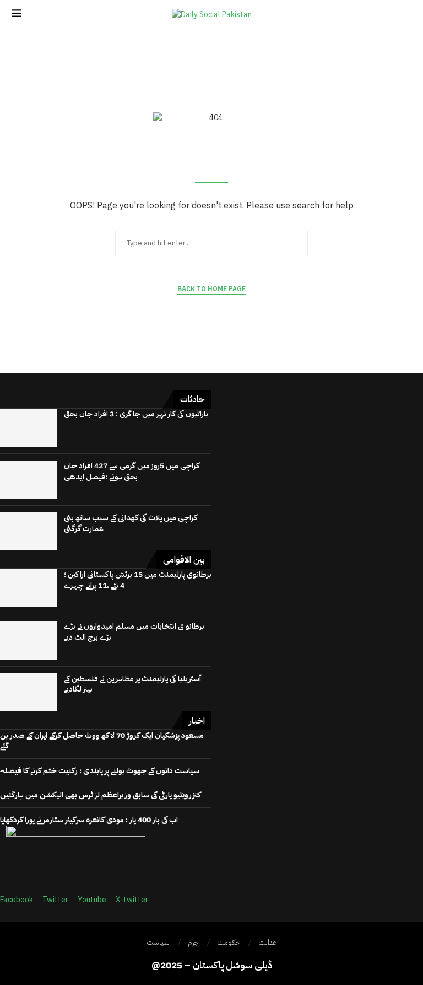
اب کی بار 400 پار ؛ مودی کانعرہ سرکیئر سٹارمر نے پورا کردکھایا (89, 820)
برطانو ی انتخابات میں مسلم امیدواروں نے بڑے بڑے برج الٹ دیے (134, 631)
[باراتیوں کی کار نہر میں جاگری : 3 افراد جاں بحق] (28, 428)
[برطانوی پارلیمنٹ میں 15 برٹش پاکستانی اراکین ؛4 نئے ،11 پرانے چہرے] (28, 588)
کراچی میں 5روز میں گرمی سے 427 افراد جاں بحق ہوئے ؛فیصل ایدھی (131, 471)
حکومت (228, 942)
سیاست (158, 942)
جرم (193, 942)
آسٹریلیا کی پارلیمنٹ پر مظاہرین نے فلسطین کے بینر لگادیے (132, 684)
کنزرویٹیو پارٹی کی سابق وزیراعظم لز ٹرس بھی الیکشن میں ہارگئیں (100, 795)
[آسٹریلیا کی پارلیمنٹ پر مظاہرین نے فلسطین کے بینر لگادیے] (28, 692)
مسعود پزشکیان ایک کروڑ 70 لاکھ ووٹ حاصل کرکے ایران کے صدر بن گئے (102, 741)
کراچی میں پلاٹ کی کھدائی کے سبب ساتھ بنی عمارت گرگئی (130, 523)
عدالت (267, 942)
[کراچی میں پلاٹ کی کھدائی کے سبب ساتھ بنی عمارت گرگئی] (28, 531)
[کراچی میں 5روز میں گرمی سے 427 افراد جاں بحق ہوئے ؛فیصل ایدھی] (28, 480)
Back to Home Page (211, 289)
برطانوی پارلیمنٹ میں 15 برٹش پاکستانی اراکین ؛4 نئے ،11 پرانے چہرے (138, 580)
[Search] (405, 14)
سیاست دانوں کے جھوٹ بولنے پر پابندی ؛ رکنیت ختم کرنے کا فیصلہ (99, 771)
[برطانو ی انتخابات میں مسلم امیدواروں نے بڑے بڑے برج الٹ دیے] (28, 640)
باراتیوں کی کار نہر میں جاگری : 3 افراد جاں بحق (136, 414)
